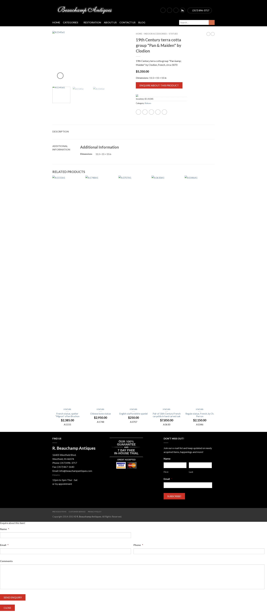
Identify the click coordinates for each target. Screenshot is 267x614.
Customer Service (77, 512)
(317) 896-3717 (200, 10)
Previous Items (59, 512)
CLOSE (7, 607)
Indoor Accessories (155, 33)
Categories (70, 22)
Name (167, 458)
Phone (138, 544)
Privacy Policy (94, 512)
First (166, 472)
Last (191, 472)
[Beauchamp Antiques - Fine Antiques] (85, 9)
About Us (110, 22)
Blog (141, 22)
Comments (6, 561)
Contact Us (127, 22)
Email (168, 478)
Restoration (92, 22)
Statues (173, 33)
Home (56, 22)
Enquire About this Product (159, 85)
